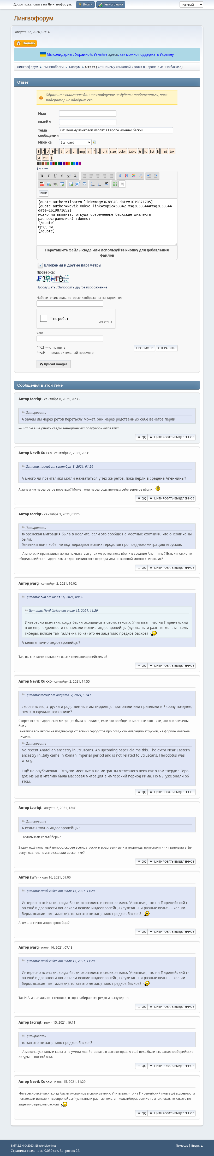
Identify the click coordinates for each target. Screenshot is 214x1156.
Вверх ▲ (197, 1145)
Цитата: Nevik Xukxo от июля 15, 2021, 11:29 (63, 610)
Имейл (44, 122)
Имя (42, 113)
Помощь (182, 1145)
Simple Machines (46, 1145)
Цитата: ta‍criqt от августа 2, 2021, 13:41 (58, 695)
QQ (144, 437)
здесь (113, 54)
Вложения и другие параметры (72, 265)
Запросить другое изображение (82, 287)
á (37, 168)
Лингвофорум (34, 18)
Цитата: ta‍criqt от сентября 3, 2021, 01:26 (59, 466)
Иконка (45, 142)
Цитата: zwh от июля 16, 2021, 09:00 (54, 597)
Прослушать (46, 287)
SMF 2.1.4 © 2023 (22, 1145)
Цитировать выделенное (174, 437)
